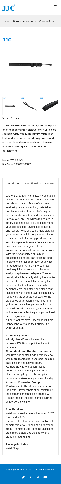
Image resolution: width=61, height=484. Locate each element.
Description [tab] (13, 183)
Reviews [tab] (50, 183)
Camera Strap (47, 21)
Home (7, 21)
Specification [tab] (32, 183)
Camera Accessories (25, 21)
